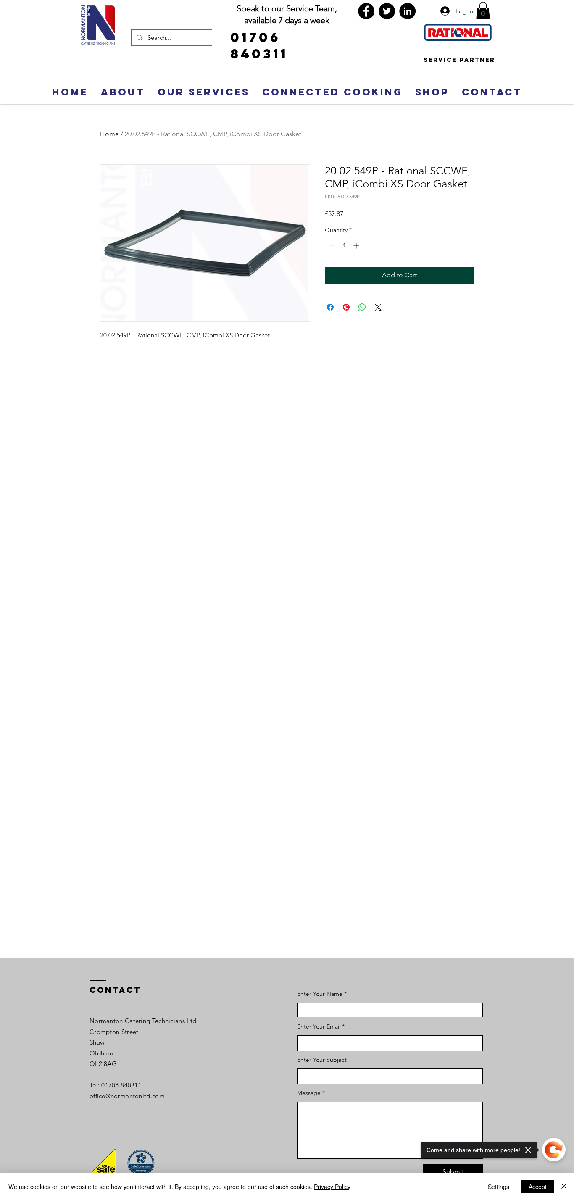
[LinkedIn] (407, 11)
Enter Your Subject (322, 1060)
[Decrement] (331, 245)
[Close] (564, 1186)
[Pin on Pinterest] (346, 307)
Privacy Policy (332, 1186)
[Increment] (357, 245)
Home (109, 134)
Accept (538, 1186)
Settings (498, 1186)
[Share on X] (378, 307)
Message (309, 1093)
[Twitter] (387, 11)
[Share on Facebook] (330, 307)
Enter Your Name (320, 994)
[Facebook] (366, 11)
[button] (483, 10)
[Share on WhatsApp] (362, 307)
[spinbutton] (344, 245)
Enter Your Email (318, 1026)
